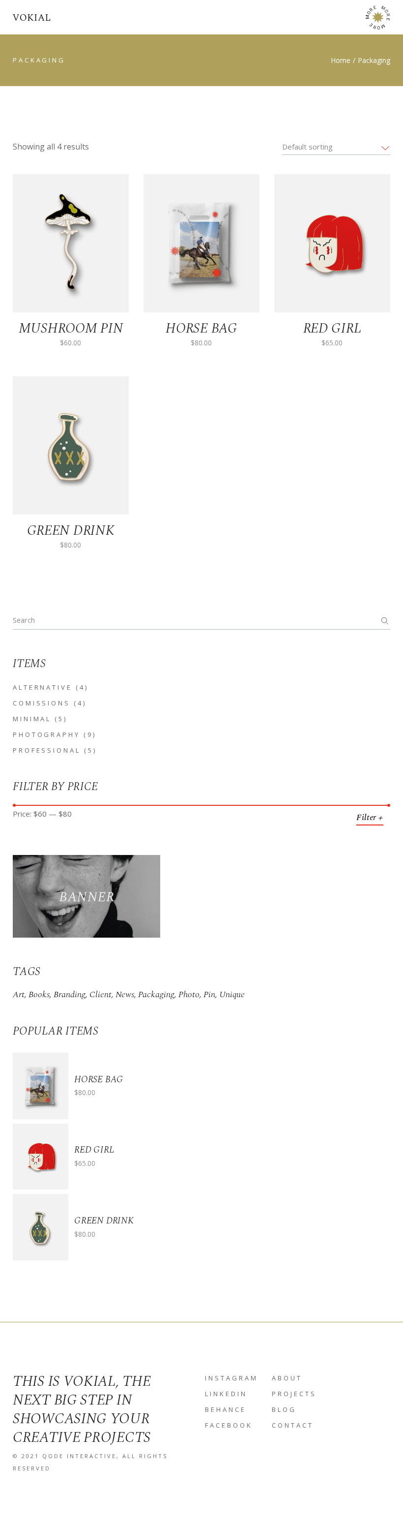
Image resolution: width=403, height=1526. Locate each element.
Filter (366, 817)
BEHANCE (225, 1409)
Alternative (42, 687)
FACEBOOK (229, 1425)
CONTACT (293, 1425)
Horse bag (98, 1079)
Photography (46, 734)
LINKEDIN (226, 1393)
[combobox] (336, 146)
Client (100, 994)
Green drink (104, 1221)
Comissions (41, 703)
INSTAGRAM (231, 1377)
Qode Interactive (79, 1456)
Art (19, 994)
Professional (47, 750)
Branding (70, 994)
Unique (232, 994)
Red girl (94, 1150)
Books (39, 994)
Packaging (156, 994)
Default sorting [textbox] (307, 147)
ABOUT (287, 1377)
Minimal (32, 718)
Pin (209, 994)
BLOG (284, 1409)
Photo (189, 994)
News (124, 994)
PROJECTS (294, 1393)
